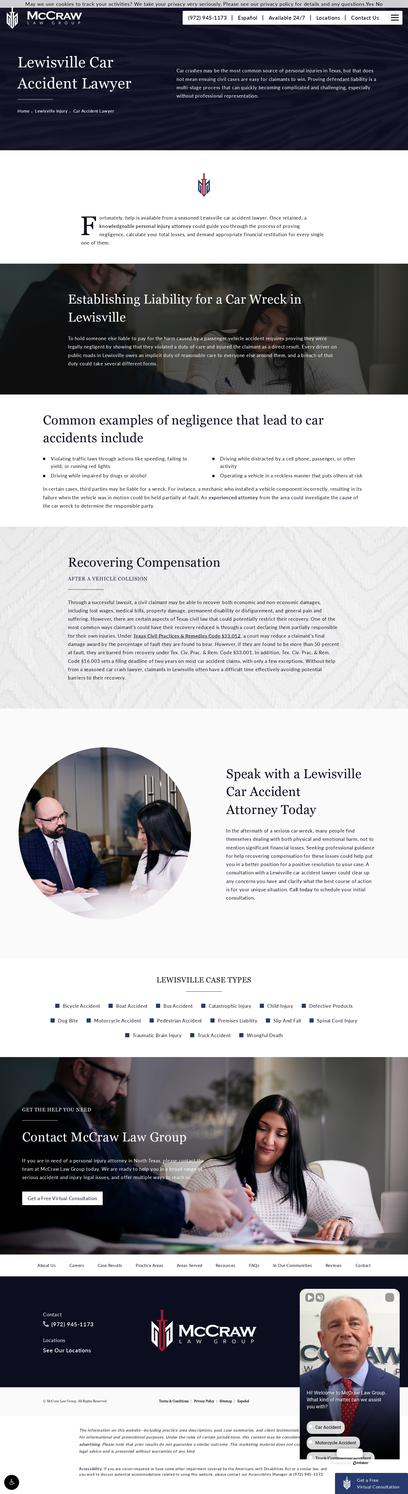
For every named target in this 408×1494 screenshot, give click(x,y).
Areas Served (189, 1265)
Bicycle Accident (81, 1005)
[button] (11, 1482)
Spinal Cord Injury (337, 1020)
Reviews (334, 1265)
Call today (301, 889)
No (379, 3)
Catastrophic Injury (230, 1005)
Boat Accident (132, 1005)
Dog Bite (68, 1020)
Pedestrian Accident (179, 1020)
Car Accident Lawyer (93, 111)
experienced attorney (233, 497)
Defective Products (331, 1005)
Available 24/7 (287, 17)
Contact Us (365, 17)
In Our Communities (292, 1265)
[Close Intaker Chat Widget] (389, 1297)
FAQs (254, 1265)
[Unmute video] (309, 1297)
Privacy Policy (204, 1401)
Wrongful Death (265, 1035)
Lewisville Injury (51, 111)
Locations (328, 17)
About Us (46, 1265)
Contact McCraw (104, 1125)
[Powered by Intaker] (360, 1463)
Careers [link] (76, 1265)
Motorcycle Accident (117, 1020)
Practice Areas (149, 1265)
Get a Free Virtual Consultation (62, 1198)
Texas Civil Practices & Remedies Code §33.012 (187, 635)
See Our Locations (67, 1350)
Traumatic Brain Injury (157, 1035)
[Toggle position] (378, 1297)
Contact (363, 1265)
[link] (207, 18)
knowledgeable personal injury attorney (145, 226)
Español (248, 17)
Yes (370, 3)
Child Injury (280, 1005)
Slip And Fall (287, 1020)
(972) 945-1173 (308, 1474)
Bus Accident (178, 1005)
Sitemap (226, 1401)
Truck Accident (214, 1035)
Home (23, 111)
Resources (226, 1265)
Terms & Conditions (174, 1401)
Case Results (110, 1265)
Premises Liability (237, 1020)
